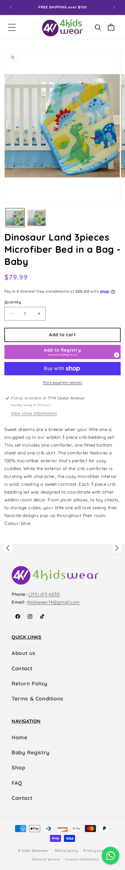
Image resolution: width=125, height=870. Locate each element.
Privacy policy (95, 851)
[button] (11, 27)
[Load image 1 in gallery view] (15, 217)
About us (23, 653)
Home (19, 737)
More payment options (62, 382)
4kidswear (40, 850)
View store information (34, 413)
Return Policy (30, 683)
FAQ (17, 783)
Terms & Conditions (37, 698)
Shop (18, 767)
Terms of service (45, 859)
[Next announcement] (114, 7)
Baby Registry (31, 752)
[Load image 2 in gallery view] (36, 217)
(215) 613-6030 (44, 594)
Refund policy (66, 851)
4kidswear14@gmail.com (53, 602)
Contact (22, 668)
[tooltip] (116, 355)
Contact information (82, 859)
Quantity (12, 302)
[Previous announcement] (10, 7)
